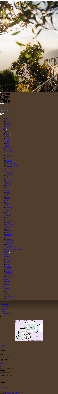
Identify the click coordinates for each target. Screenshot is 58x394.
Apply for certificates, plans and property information (11, 238)
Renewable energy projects (6, 171)
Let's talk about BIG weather (8, 208)
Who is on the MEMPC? (8, 297)
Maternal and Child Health (8, 182)
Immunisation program (6, 189)
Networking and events (8, 161)
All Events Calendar (6, 279)
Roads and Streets (5, 265)
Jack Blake (6, 131)
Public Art (6, 174)
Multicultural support (6, 195)
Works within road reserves (8, 269)
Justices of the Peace (7, 124)
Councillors (4, 129)
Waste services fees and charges (9, 234)
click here (11, 375)
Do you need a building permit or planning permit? (11, 165)
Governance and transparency (7, 137)
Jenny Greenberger (7, 132)
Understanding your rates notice (9, 258)
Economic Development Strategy (9, 169)
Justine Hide (6, 130)
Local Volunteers (7, 216)
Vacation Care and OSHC (8, 185)
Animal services (5, 219)
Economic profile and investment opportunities (9, 167)
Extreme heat (6, 291)
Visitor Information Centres (6, 215)
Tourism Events (5, 285)
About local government (5, 304)
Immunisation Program (8, 180)
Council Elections (7, 141)
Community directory (6, 178)
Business (3, 153)
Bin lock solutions (7, 232)
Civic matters (3, 309)
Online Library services (8, 194)
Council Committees (7, 140)
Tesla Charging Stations (8, 214)
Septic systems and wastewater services (10, 274)
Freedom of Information (8, 143)
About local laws (7, 138)
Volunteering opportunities (8, 206)
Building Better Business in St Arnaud (10, 163)
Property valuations (7, 262)
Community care (5, 248)
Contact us (4, 125)
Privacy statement (9, 392)
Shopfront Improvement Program (9, 162)
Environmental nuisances (8, 272)
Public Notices (7, 145)
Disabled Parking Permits (8, 245)
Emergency (3, 286)
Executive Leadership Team (6, 134)
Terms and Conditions (20, 392)
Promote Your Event (6, 284)
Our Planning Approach (8, 148)
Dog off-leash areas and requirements (9, 224)
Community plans (7, 205)
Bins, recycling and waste (6, 227)
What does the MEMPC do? (8, 298)
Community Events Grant (8, 282)
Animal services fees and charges (9, 220)
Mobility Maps (7, 203)
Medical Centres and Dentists (8, 188)
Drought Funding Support (8, 156)
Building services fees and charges (9, 240)
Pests (5, 275)
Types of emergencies (6, 288)
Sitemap (13, 392)
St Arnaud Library (7, 192)
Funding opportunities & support (9, 209)
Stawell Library (7, 191)
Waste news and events (8, 236)
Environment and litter (8, 244)
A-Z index (15, 392)
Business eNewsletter (7, 158)
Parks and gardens (5, 200)
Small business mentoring (8, 160)
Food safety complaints (8, 273)
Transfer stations (7, 233)
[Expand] (6, 129)
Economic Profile (7, 119)
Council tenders (5, 128)
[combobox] (4, 110)
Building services (5, 237)
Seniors (6, 202)
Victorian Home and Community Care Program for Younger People (13, 249)
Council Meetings (5, 127)
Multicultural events (7, 198)
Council (3, 116)
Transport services (5, 213)
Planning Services (5, 263)
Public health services (6, 270)
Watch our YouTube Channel (5, 387)
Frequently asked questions (8, 239)
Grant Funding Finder (7, 154)
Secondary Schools (7, 184)
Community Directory (8, 212)
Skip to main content (2, 0)
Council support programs (8, 210)
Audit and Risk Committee (8, 139)
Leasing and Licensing (8, 253)
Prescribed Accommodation (8, 276)
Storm (6, 290)
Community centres (5, 177)
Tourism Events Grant (8, 281)
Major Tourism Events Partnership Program (10, 280)
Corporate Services (7, 135)
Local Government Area (8, 121)
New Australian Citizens (8, 123)
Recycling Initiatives (7, 235)
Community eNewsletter (8, 211)
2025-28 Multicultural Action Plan (9, 196)
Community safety (5, 243)
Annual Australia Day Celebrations (9, 122)
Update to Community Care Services (9, 251)
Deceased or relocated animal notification (10, 223)
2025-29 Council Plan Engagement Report (10, 151)
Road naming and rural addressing (7, 152)
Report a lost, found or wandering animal (10, 225)
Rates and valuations (6, 256)
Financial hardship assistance (8, 260)
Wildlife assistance (7, 226)
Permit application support (8, 164)
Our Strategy (6, 172)
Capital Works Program (8, 267)
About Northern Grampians (9, 300)
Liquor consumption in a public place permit (10, 246)
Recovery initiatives (5, 293)
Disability (6, 201)
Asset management (7, 266)
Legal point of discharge (8, 268)
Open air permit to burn (8, 247)
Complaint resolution (7, 126)
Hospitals (6, 187)
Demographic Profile (7, 118)
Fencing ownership (5, 254)
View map (1, 363)
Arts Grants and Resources (8, 175)
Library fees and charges (8, 193)
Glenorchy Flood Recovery (8, 295)
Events (3, 278)
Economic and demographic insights (9, 168)
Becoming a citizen (7, 199)
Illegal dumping (7, 229)
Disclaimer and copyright (3, 392)
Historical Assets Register (8, 176)
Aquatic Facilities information (8, 271)
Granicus (16, 393)
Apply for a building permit (8, 166)
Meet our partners (7, 197)
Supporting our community (6, 204)
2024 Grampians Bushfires (8, 294)
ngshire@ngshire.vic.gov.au (6, 366)
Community (3, 170)
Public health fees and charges (9, 277)
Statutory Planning (7, 264)
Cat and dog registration (8, 222)
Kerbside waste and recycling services (10, 231)
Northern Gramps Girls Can (8, 207)
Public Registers (7, 146)
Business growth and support (7, 159)
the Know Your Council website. (34, 318)
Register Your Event (5, 283)
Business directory (7, 157)
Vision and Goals (5, 147)
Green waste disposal (7, 230)
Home (2, 300)
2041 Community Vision (8, 150)
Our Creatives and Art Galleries (9, 173)
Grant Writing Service (7, 155)
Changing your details (8, 261)
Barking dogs (6, 221)
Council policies (7, 142)
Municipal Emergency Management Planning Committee (10, 296)
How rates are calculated (8, 257)
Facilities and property (6, 252)
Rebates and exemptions (8, 259)
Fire (5, 289)
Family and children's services (7, 179)
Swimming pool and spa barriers (9, 242)
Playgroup (6, 183)
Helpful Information (7, 217)
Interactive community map (6, 190)
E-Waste (6, 228)
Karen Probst (6, 133)
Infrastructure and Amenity (8, 136)
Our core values (7, 120)
